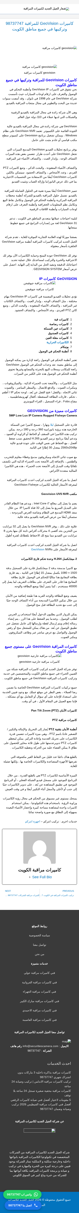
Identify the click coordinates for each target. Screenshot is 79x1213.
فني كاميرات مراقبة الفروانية (39, 982)
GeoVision (38, 549)
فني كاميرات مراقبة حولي (39, 972)
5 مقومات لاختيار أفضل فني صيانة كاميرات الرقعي (41, 1099)
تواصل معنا (39, 944)
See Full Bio (42, 877)
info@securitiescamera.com (40, 1046)
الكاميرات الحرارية (58, 342)
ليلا (51, 424)
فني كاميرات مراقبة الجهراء (39, 991)
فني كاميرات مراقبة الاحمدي (39, 1010)
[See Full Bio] (29, 877)
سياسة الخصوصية (39, 935)
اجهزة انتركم (32, 821)
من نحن (39, 954)
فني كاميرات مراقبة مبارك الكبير (39, 1001)
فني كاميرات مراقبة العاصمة (39, 1019)
